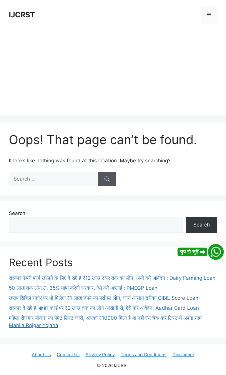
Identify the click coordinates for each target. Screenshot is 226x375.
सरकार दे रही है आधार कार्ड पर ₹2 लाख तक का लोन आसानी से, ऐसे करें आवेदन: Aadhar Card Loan (104, 308)
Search (17, 213)
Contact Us (68, 354)
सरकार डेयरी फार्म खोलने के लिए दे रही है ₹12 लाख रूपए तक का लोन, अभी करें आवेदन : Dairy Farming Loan (112, 278)
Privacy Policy (100, 354)
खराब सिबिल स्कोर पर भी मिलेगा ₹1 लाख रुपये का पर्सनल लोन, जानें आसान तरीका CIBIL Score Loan (103, 298)
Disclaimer (183, 354)
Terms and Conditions (144, 354)
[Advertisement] (113, 73)
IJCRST (22, 14)
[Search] (107, 179)
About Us (41, 354)
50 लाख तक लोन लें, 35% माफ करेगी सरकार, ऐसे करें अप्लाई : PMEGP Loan (83, 288)
